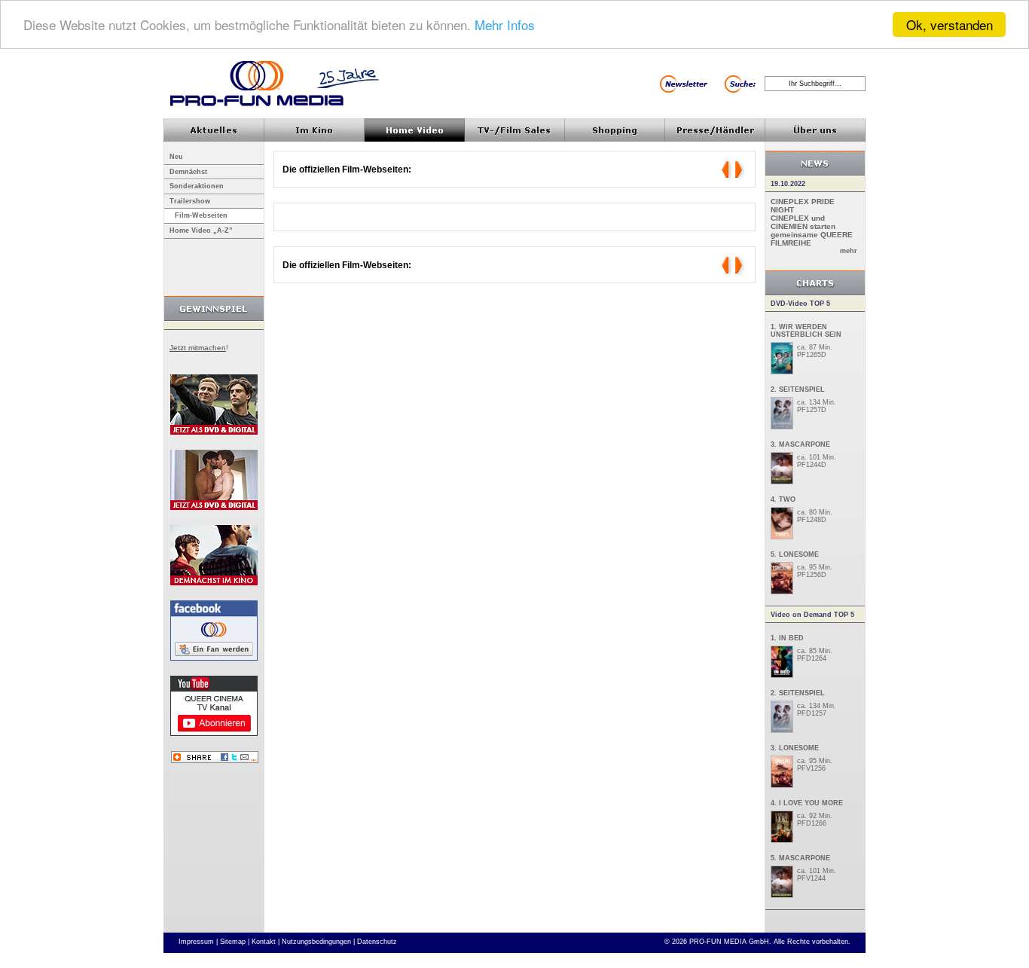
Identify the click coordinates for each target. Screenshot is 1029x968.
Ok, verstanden (949, 24)
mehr (848, 251)
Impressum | (198, 941)
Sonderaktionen (196, 186)
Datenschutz (377, 941)
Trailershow (189, 201)
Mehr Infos (505, 25)
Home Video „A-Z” (201, 230)
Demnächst (188, 172)
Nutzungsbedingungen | (318, 941)
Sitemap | (234, 941)
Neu (176, 156)
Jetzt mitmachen (197, 348)
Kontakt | (265, 941)
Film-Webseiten (201, 215)
